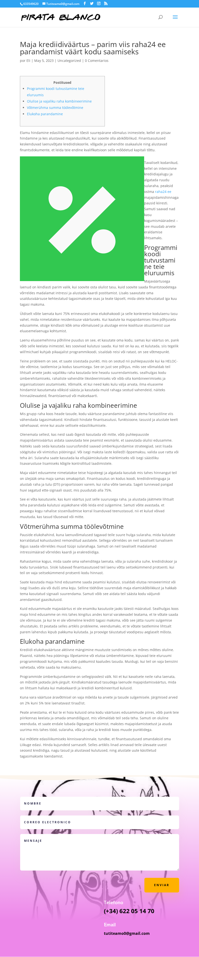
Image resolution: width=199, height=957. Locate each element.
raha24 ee (163, 191)
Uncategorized (69, 60)
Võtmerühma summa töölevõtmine (55, 107)
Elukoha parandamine (45, 114)
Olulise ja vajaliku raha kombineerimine (59, 101)
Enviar (161, 885)
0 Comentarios (96, 60)
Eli (28, 60)
